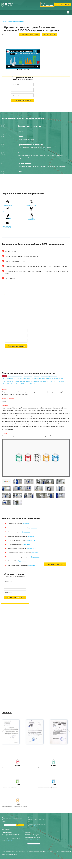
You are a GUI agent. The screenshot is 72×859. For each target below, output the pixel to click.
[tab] (4, 376)
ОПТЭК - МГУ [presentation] (63, 381)
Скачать (21, 657)
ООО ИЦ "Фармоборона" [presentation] (49, 376)
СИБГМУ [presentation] (36, 376)
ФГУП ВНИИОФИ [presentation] (7, 381)
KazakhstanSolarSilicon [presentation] (15, 376)
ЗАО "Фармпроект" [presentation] (8, 378)
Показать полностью (34, 839)
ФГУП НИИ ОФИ (49, 35)
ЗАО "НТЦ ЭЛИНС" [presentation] (8, 383)
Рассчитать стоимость (55, 564)
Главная (4, 21)
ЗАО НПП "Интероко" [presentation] (23, 378)
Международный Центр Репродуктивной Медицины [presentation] (31, 381)
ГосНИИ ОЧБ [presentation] (28, 376)
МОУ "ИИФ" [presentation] (53, 381)
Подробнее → (26, 523)
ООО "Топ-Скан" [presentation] (31, 383)
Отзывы (7, 712)
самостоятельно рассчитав (39, 176)
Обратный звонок (62, 4)
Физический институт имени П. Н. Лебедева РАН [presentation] (47, 378)
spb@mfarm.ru (9, 840)
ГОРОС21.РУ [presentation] (20, 383)
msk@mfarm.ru (36, 825)
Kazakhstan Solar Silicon (29, 35)
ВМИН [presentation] (4, 376)
